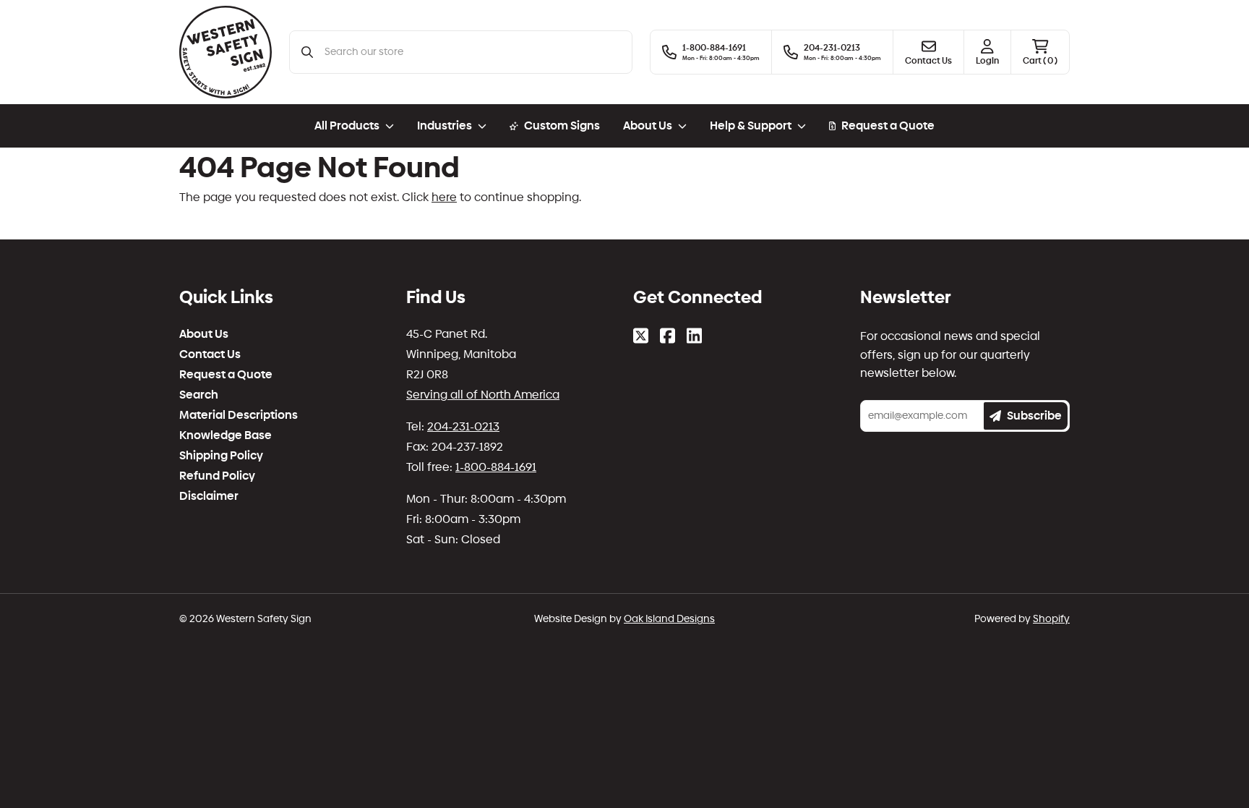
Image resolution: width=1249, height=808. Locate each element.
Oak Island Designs (669, 619)
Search (198, 395)
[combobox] (472, 52)
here (444, 197)
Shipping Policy (221, 455)
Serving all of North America (482, 394)
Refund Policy (217, 476)
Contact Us (210, 354)
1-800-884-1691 (495, 467)
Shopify (1051, 619)
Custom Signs (562, 125)
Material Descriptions (238, 415)
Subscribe (1034, 415)
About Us (203, 334)
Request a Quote (888, 125)
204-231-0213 (463, 426)
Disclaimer (209, 496)
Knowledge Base (225, 435)
